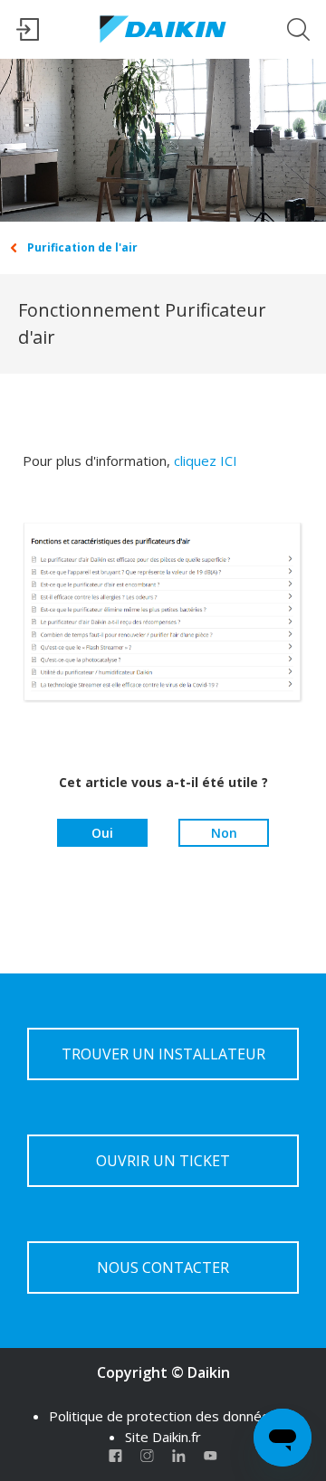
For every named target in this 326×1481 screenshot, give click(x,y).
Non (224, 832)
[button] (27, 35)
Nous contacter (163, 1267)
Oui (102, 832)
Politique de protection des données (163, 1416)
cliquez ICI (205, 460)
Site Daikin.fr (163, 1437)
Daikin (208, 1372)
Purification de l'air (82, 247)
